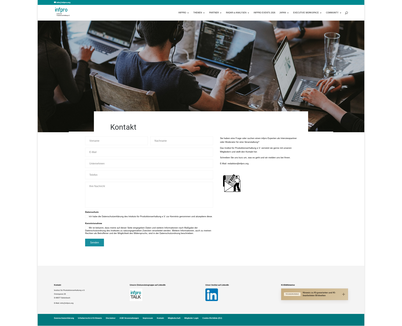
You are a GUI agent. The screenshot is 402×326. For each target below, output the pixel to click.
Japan (282, 13)
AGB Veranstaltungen (129, 318)
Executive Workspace (306, 13)
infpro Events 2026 (264, 13)
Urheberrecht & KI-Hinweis (90, 318)
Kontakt (160, 318)
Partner (214, 13)
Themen (197, 13)
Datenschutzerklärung (64, 318)
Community (332, 13)
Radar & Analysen (236, 13)
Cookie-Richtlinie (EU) (212, 318)
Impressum (148, 318)
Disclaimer (111, 318)
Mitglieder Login (191, 318)
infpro (182, 13)
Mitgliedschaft (174, 318)
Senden (94, 242)
